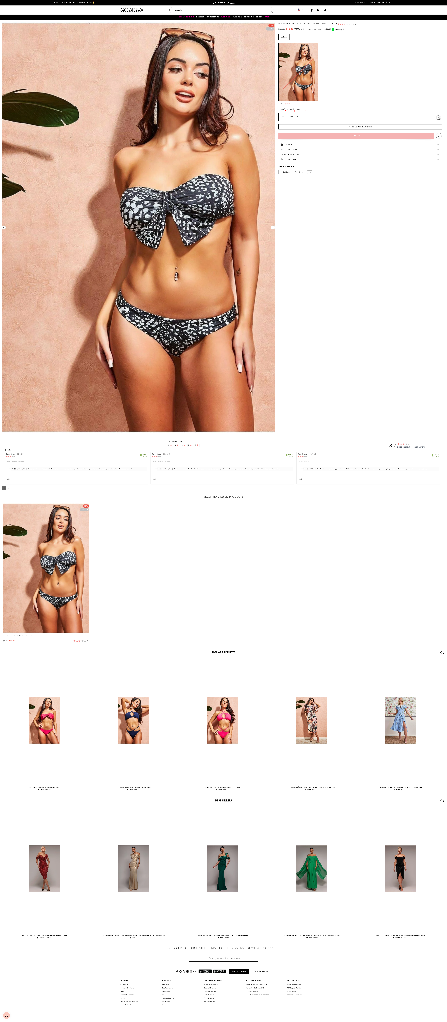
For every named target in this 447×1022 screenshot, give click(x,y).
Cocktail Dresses (210, 988)
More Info (166, 981)
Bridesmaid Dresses (211, 985)
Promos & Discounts (294, 995)
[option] (74, 2)
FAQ (122, 991)
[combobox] (218, 10)
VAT (296, 29)
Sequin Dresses (209, 1001)
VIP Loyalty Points (294, 988)
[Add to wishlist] (439, 136)
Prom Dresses (209, 998)
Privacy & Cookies (127, 995)
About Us (165, 985)
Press (164, 1005)
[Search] (221, 10)
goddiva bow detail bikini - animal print (18, 636)
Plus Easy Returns (252, 991)
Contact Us (124, 985)
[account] (325, 10)
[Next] (273, 228)
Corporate (166, 991)
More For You (293, 981)
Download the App (294, 985)
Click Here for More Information (257, 995)
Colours (284, 37)
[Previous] (4, 228)
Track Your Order (239, 971)
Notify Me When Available (360, 127)
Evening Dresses (210, 991)
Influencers (166, 1001)
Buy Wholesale (167, 988)
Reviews (123, 998)
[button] (223, 3)
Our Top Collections (213, 981)
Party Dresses (209, 995)
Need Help (124, 981)
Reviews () (353, 24)
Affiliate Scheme (168, 998)
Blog (163, 995)
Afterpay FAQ (292, 991)
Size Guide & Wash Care (129, 1001)
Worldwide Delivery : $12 (255, 988)
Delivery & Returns (127, 988)
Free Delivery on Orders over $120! (258, 985)
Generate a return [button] (261, 971)
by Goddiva (285, 172)
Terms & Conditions (127, 1005)
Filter (9, 450)
